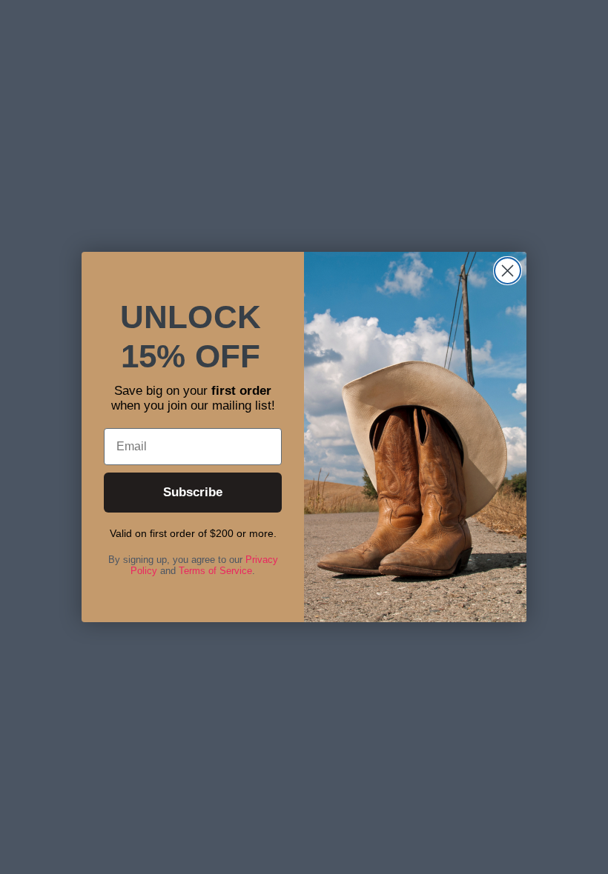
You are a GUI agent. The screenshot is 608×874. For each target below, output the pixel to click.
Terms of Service (215, 570)
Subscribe (192, 492)
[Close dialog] (508, 271)
